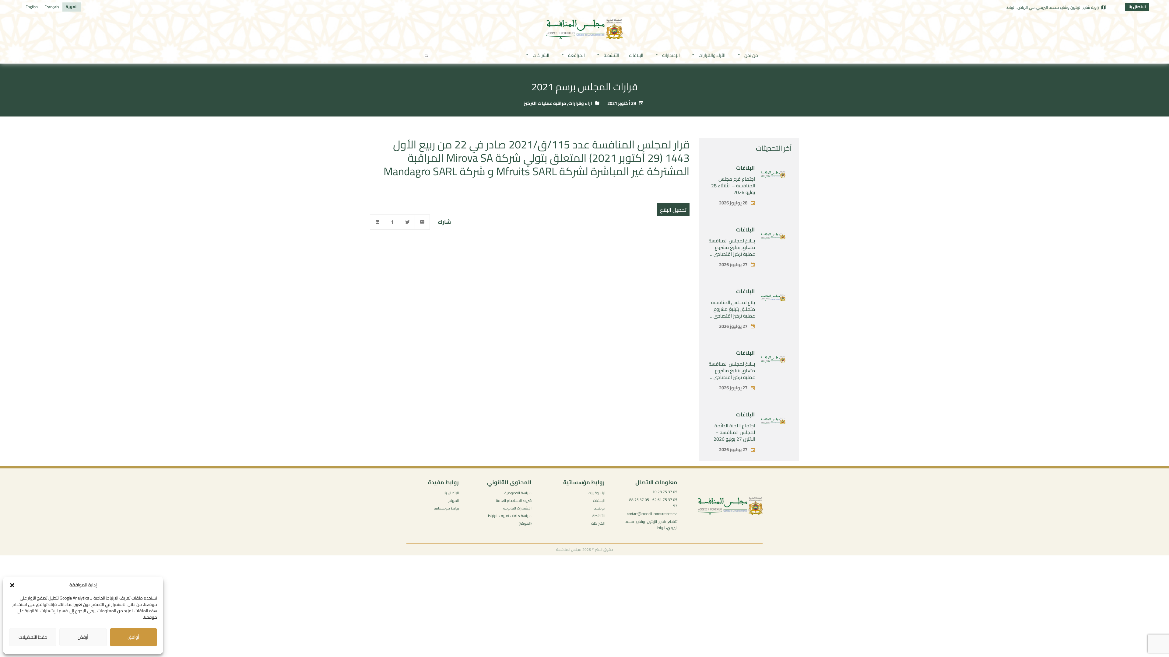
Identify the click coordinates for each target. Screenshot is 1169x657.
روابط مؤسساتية (446, 508)
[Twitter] (407, 222)
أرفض (83, 637)
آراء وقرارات (580, 103)
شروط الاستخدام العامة (514, 500)
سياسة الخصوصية (518, 492)
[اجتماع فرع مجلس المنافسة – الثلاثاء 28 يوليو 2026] (773, 175)
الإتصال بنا (451, 492)
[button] (12, 585)
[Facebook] (392, 222)
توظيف (599, 508)
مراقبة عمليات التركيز (545, 103)
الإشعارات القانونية (517, 508)
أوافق (133, 637)
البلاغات (745, 168)
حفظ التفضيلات (33, 637)
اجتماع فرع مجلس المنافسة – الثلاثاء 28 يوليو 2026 (733, 185)
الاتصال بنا (1137, 6)
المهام (453, 500)
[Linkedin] (377, 222)
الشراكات (598, 523)
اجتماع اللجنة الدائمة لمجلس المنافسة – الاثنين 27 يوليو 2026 (734, 432)
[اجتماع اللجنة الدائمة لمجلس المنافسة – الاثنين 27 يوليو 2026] (773, 422)
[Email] (422, 222)
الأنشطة (598, 515)
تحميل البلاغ (673, 210)
